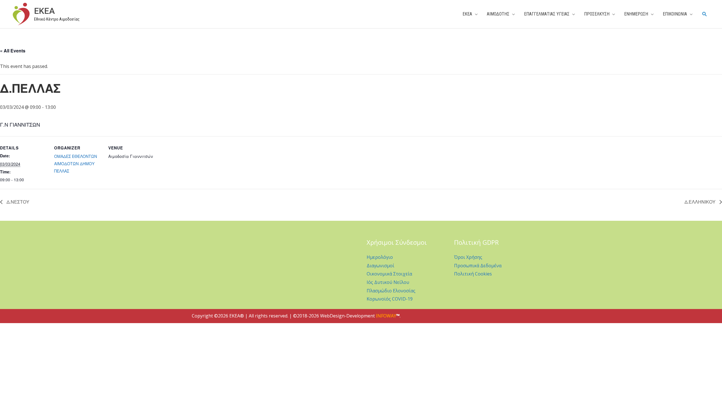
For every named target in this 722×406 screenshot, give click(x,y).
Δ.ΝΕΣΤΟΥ (17, 201)
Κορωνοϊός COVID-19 (390, 299)
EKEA (44, 11)
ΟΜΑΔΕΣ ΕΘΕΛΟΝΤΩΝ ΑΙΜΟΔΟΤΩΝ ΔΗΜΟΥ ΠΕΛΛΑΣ (75, 163)
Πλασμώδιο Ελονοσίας (391, 291)
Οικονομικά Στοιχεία (389, 274)
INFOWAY (386, 316)
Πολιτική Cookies (473, 274)
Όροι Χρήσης (468, 257)
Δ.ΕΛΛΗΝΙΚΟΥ (700, 201)
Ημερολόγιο (380, 257)
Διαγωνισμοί (380, 265)
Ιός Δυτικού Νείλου (388, 282)
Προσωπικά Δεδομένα (477, 265)
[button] (705, 14)
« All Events (12, 50)
